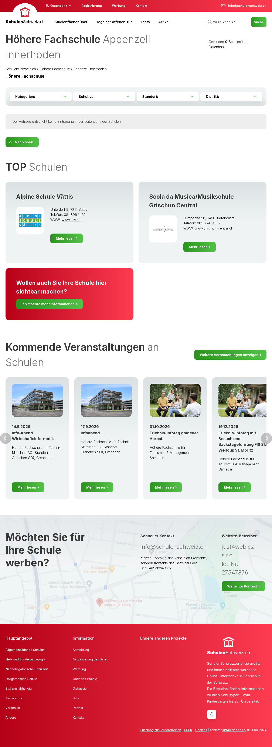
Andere (11, 718)
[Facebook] (211, 714)
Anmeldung (81, 650)
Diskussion (80, 688)
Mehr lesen (65, 238)
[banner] (25, 14)
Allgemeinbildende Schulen (25, 650)
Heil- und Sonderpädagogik (25, 659)
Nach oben (24, 142)
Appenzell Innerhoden (90, 69)
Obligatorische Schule (21, 679)
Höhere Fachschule (55, 69)
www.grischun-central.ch (214, 228)
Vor (5, 438)
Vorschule (13, 708)
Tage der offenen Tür (114, 22)
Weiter (266, 438)
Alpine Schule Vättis (44, 196)
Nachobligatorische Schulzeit (27, 669)
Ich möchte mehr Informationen (48, 304)
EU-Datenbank (56, 5)
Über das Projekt (85, 679)
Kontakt (141, 5)
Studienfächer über (71, 22)
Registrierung (91, 5)
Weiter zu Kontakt (242, 586)
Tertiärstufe (14, 698)
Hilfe (76, 698)
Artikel (163, 22)
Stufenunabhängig (19, 688)
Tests (145, 22)
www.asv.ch (71, 220)
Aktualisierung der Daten (90, 659)
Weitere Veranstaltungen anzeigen (229, 355)
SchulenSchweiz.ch (21, 69)
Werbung (119, 5)
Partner (78, 708)
